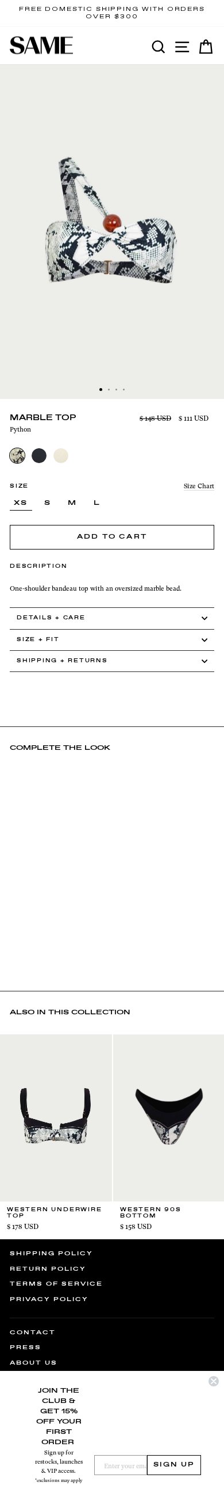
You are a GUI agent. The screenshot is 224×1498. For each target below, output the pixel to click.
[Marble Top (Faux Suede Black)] (39, 455)
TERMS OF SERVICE (56, 1284)
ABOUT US (33, 1363)
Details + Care (51, 618)
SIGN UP (174, 1465)
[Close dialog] (213, 1381)
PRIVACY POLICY (49, 1299)
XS (21, 503)
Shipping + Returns (62, 661)
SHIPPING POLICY (51, 1254)
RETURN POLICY (48, 1269)
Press (25, 1347)
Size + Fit (38, 640)
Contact (33, 1333)
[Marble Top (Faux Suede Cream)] (60, 455)
